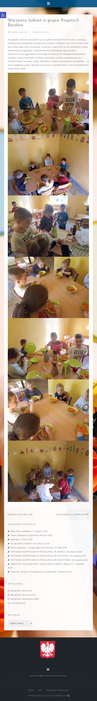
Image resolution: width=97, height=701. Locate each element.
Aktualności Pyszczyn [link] (21, 595)
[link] (3, 15)
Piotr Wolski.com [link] (59, 695)
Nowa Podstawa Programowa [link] (25, 535)
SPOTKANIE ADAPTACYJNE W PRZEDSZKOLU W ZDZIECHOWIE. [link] (41, 560)
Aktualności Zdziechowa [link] (22, 599)
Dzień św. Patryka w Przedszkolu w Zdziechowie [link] (33, 571)
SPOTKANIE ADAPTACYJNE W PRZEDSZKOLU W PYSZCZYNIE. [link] (40, 555)
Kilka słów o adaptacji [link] (21, 531)
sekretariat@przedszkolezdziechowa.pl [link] (48, 675)
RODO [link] (31, 690)
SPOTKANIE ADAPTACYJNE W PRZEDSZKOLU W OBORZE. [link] (38, 551)
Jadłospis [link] (15, 539)
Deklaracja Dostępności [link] (57, 690)
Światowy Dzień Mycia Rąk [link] (20, 514)
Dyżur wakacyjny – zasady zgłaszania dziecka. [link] (32, 547)
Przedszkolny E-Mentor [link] (22, 543)
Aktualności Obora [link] (41, 32)
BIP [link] (40, 690)
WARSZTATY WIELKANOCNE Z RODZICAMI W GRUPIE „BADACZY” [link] (42, 564)
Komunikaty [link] (16, 603)
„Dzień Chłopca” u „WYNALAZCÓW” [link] (72, 514)
